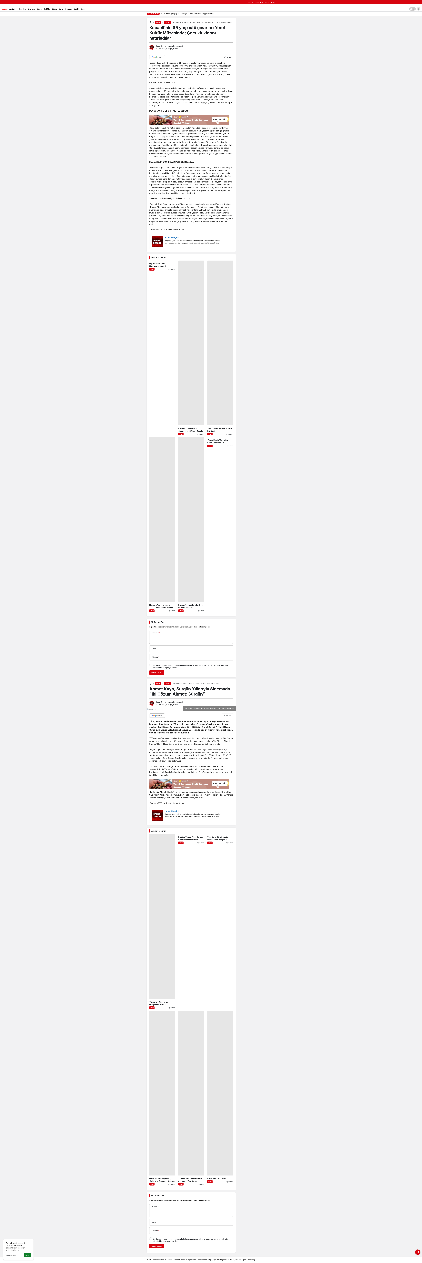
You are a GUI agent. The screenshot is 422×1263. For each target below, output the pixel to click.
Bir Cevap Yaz (157, 622)
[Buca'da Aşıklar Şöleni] (220, 1098)
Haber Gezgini (161, 46)
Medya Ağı (251, 1260)
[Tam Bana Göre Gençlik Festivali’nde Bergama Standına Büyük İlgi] (220, 921)
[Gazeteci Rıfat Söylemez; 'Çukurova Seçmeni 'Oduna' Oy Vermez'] (162, 1098)
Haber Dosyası (241, 1260)
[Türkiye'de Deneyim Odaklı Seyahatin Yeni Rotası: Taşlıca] (191, 1098)
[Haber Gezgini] (8, 9)
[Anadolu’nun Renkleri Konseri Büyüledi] (220, 348)
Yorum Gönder (156, 672)
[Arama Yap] (418, 9)
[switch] (412, 9)
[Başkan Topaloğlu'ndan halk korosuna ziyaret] (191, 524)
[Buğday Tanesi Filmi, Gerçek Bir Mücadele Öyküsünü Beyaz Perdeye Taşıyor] (191, 921)
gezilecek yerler (228, 1260)
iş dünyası (217, 1260)
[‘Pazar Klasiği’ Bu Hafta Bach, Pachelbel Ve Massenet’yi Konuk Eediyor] (220, 524)
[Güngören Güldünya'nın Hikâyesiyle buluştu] (162, 921)
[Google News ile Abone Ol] (157, 57)
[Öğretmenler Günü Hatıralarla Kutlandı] (162, 348)
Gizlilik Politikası (11, 1255)
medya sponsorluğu (205, 1260)
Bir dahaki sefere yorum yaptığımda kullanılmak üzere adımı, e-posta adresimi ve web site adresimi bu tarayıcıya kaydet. (190, 666)
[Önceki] (161, 13)
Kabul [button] (27, 1255)
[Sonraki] (164, 13)
